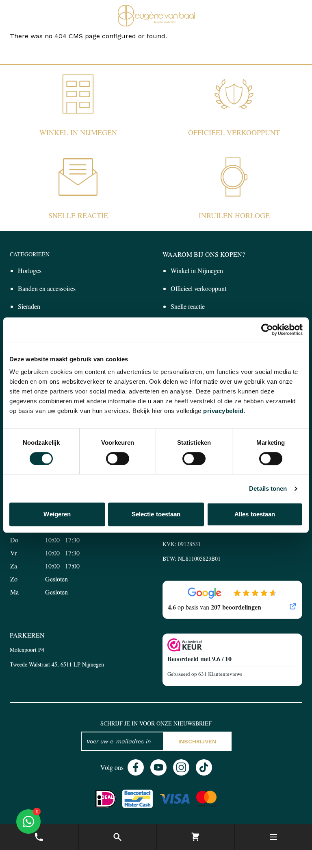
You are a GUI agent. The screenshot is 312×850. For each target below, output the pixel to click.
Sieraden (29, 306)
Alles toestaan (254, 514)
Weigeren (57, 514)
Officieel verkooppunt (234, 132)
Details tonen (268, 488)
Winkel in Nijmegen (78, 132)
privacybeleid (223, 410)
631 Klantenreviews (220, 673)
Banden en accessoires (47, 288)
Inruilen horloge (234, 215)
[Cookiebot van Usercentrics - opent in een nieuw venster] (267, 329)
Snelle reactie (78, 215)
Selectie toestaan (156, 514)
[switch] (117, 458)
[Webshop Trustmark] (232, 644)
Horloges (29, 270)
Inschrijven (197, 741)
